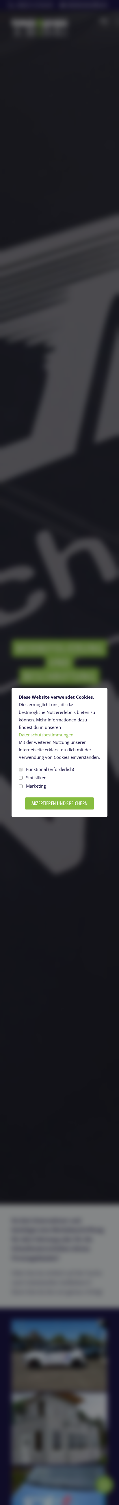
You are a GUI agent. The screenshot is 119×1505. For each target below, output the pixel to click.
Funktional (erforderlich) (50, 769)
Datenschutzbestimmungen (46, 735)
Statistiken (36, 778)
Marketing (36, 786)
